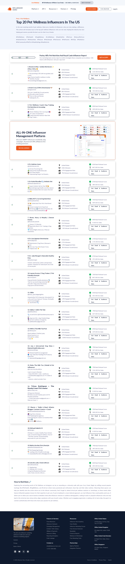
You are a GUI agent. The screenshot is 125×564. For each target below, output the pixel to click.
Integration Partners (75, 548)
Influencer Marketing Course (77, 526)
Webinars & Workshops (76, 536)
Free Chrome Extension (76, 528)
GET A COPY (103, 57)
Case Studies (73, 524)
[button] (36, 9)
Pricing (73, 9)
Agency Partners (74, 546)
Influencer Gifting (51, 533)
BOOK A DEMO (91, 9)
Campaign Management (53, 526)
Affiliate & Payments (52, 531)
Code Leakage (51, 538)
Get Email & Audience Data (99, 77)
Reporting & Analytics (52, 536)
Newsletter (73, 531)
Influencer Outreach (52, 524)
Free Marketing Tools (75, 538)
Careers (16, 540)
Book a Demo (17, 546)
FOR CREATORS (105, 9)
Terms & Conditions (92, 560)
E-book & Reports (74, 533)
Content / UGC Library (53, 528)
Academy (77, 521)
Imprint (109, 560)
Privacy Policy (102, 560)
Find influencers (51, 521)
